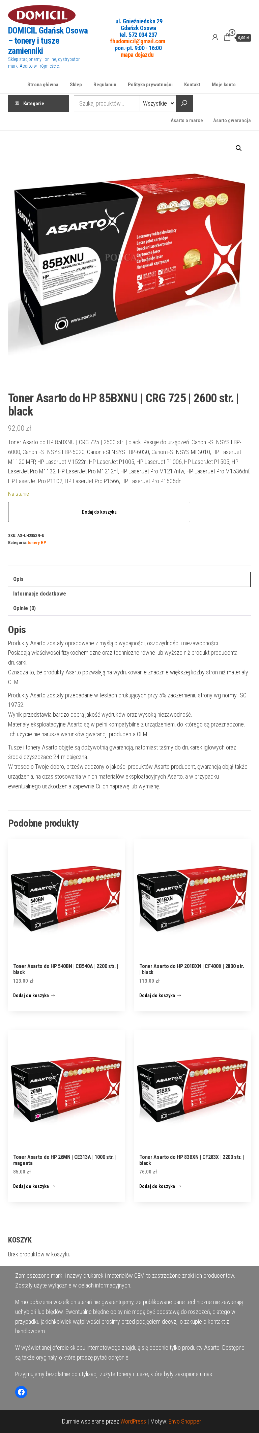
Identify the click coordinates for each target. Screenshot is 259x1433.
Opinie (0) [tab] (24, 608)
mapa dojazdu (137, 54)
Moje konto (224, 85)
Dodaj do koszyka (99, 512)
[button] (239, 148)
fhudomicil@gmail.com (137, 41)
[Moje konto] (215, 37)
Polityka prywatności (150, 85)
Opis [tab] (18, 579)
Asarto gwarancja (232, 120)
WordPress (133, 1421)
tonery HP (37, 542)
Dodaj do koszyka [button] (31, 995)
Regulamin (104, 85)
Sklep (76, 85)
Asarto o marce (187, 120)
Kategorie (33, 103)
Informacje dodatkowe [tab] (39, 593)
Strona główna (42, 85)
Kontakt (192, 85)
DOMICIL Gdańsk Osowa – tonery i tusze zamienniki (48, 40)
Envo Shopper (185, 1421)
